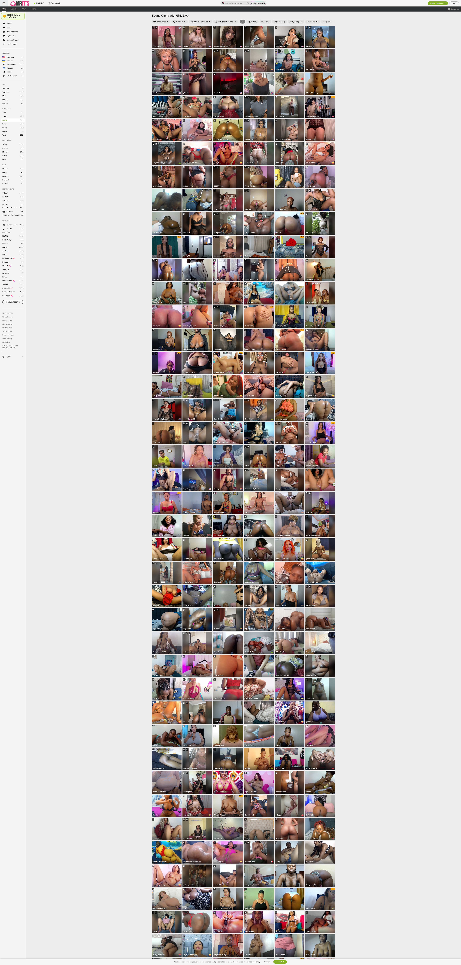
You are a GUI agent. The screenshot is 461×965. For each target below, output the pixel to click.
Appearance (161, 22)
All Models (6, 342)
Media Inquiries (7, 324)
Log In (454, 3)
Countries (179, 22)
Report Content (7, 320)
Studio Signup (7, 338)
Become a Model (8, 335)
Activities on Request (225, 22)
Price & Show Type (201, 22)
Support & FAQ (7, 313)
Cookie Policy (254, 962)
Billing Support (7, 317)
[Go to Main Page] (20, 3)
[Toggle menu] (4, 3)
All (242, 22)
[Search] (247, 3)
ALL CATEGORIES (14, 302)
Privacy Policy (7, 328)
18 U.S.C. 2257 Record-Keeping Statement (10, 346)
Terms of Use (7, 331)
